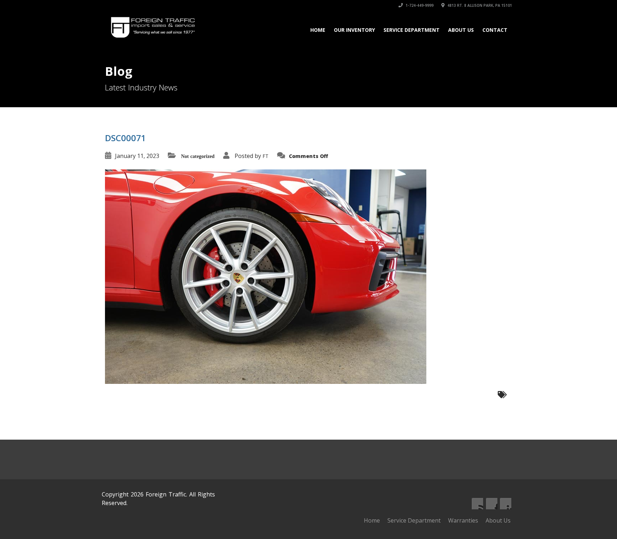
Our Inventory (354, 29)
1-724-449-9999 (419, 5)
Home (317, 29)
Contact (494, 29)
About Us (461, 29)
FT (265, 156)
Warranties (463, 520)
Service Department (411, 29)
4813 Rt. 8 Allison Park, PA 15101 (479, 5)
